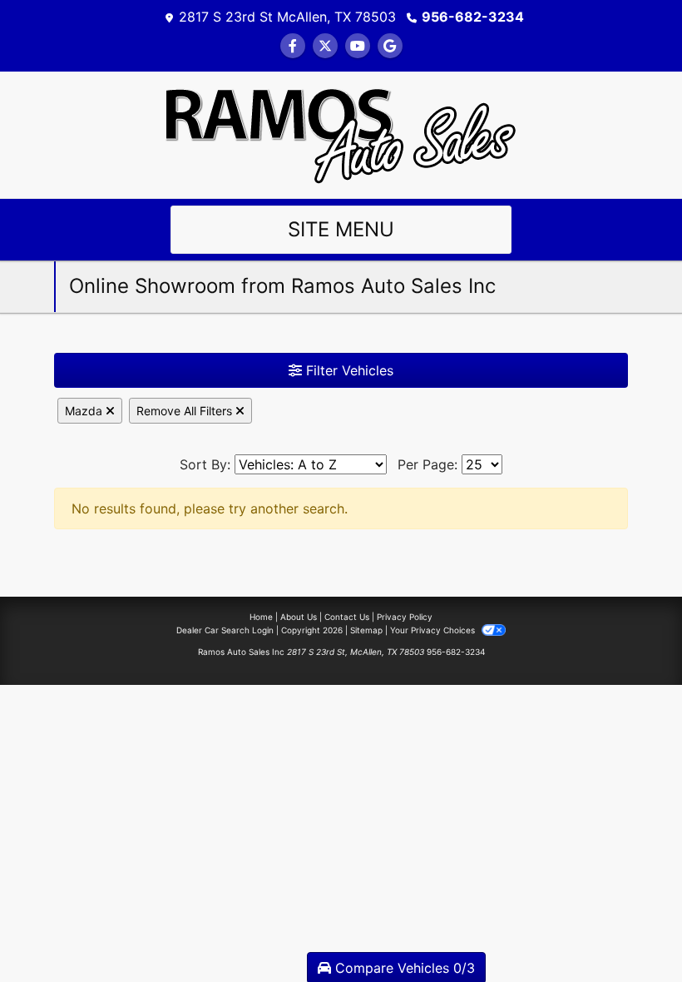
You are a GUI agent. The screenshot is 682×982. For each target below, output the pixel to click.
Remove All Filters (185, 411)
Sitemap (366, 630)
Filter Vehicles (347, 370)
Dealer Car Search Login (225, 630)
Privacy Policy (404, 617)
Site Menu (341, 229)
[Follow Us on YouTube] (357, 45)
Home (261, 617)
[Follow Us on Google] (390, 45)
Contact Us (346, 617)
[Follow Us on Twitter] (325, 45)
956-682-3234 (473, 16)
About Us (298, 617)
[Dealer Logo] (341, 133)
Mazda (85, 411)
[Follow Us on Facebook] (292, 45)
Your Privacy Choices (433, 630)
